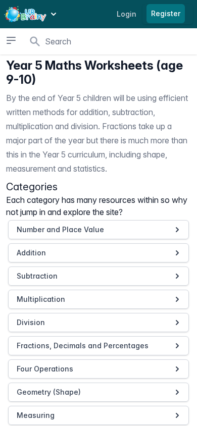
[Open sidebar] (11, 40)
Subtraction (37, 276)
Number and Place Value (60, 229)
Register (165, 13)
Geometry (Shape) (49, 392)
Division (31, 322)
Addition (31, 252)
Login (126, 14)
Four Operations (45, 368)
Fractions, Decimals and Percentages (83, 345)
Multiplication (41, 299)
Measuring (36, 415)
